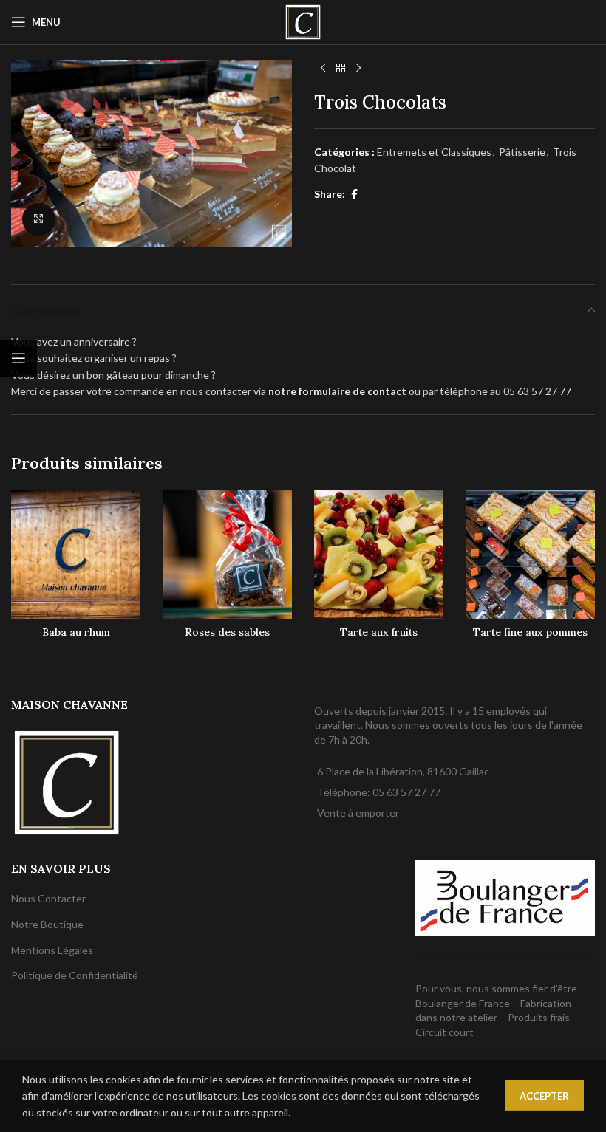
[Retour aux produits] (341, 69)
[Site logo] (303, 21)
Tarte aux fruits (379, 632)
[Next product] (358, 69)
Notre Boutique (47, 924)
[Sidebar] (18, 358)
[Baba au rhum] (75, 554)
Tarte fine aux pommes (530, 632)
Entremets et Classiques (434, 151)
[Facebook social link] (354, 195)
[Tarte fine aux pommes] (530, 554)
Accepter (544, 1096)
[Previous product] (323, 69)
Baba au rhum (76, 632)
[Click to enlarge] (38, 219)
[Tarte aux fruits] (378, 554)
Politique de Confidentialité (74, 975)
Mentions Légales (52, 950)
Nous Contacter (48, 898)
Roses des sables (227, 632)
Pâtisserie (522, 151)
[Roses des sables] (227, 554)
